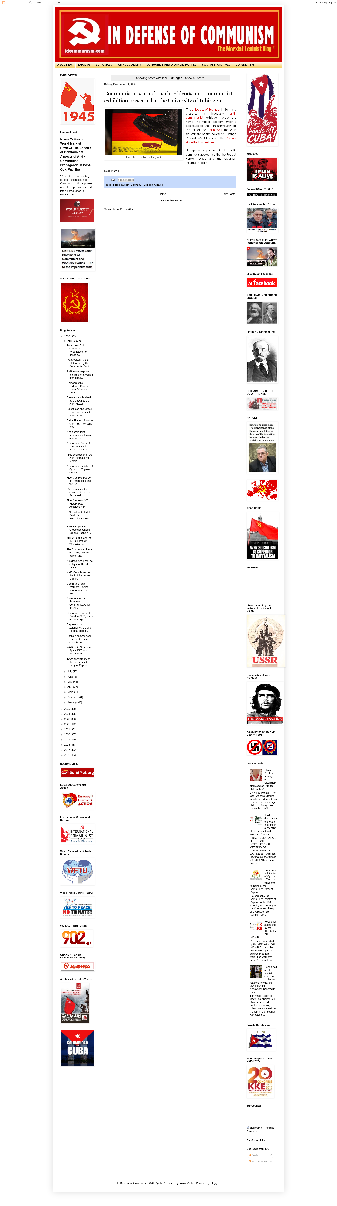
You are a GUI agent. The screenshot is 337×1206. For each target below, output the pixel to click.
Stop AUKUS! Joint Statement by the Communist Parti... (79, 363)
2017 (67, 749)
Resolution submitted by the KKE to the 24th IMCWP (79, 400)
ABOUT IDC (65, 64)
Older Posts (228, 193)
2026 (67, 336)
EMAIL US (84, 64)
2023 (67, 718)
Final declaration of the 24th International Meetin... (79, 457)
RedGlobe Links (256, 1140)
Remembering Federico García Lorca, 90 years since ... (77, 387)
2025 (67, 708)
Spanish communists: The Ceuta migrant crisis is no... (79, 639)
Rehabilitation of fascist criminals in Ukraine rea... (80, 423)
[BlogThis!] (122, 180)
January (72, 702)
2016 (67, 754)
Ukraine (158, 184)
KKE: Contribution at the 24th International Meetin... (80, 575)
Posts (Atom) (127, 209)
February (72, 697)
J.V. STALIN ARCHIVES (216, 64)
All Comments (259, 1161)
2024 (67, 713)
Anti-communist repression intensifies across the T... (80, 435)
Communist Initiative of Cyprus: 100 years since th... (80, 469)
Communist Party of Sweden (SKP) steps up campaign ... (80, 616)
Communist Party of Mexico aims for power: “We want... (79, 446)
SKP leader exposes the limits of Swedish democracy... (80, 374)
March (71, 691)
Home (162, 193)
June (70, 676)
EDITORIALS (104, 64)
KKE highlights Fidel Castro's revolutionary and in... (78, 516)
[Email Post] (112, 180)
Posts (254, 1155)
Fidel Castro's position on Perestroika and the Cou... (79, 480)
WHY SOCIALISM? (129, 64)
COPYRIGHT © (245, 64)
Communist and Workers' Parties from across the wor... (77, 588)
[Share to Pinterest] (132, 180)
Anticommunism (120, 184)
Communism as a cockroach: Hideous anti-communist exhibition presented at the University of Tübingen (168, 97)
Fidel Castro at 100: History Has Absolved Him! (78, 503)
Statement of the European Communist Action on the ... (78, 603)
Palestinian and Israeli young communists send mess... (79, 412)
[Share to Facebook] (129, 180)
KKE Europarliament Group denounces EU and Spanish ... (79, 529)
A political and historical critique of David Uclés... (80, 564)
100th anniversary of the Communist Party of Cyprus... (78, 662)
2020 (67, 734)
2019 (67, 739)
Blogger (214, 1183)
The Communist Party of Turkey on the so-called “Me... (79, 552)
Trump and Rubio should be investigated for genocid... (77, 350)
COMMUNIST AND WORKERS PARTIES (171, 64)
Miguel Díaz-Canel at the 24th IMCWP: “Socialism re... (79, 541)
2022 (67, 724)
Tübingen (147, 184)
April (70, 686)
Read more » (111, 170)
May (70, 681)
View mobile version (170, 200)
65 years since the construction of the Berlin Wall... (78, 492)
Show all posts (194, 77)
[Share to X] (126, 180)
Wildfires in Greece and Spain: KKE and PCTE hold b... (80, 650)
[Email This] (119, 180)
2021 (67, 729)
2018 (67, 744)
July (70, 671)
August (71, 340)
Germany (136, 184)
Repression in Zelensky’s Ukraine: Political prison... (79, 627)
